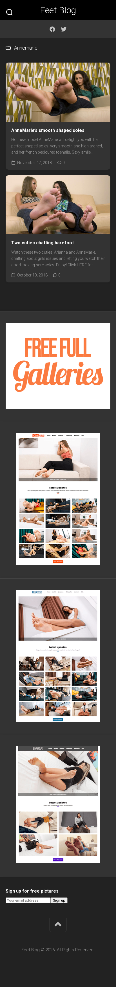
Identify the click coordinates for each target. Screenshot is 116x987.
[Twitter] (63, 29)
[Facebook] (52, 29)
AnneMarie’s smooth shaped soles (47, 130)
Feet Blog (58, 10)
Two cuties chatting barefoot (42, 242)
